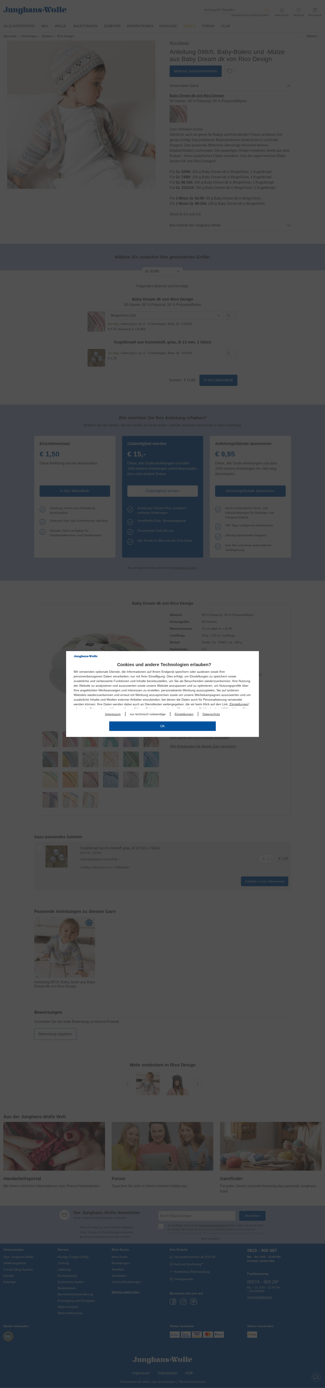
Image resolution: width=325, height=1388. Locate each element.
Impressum (113, 714)
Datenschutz (211, 714)
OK (162, 726)
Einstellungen (239, 704)
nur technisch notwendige (148, 714)
